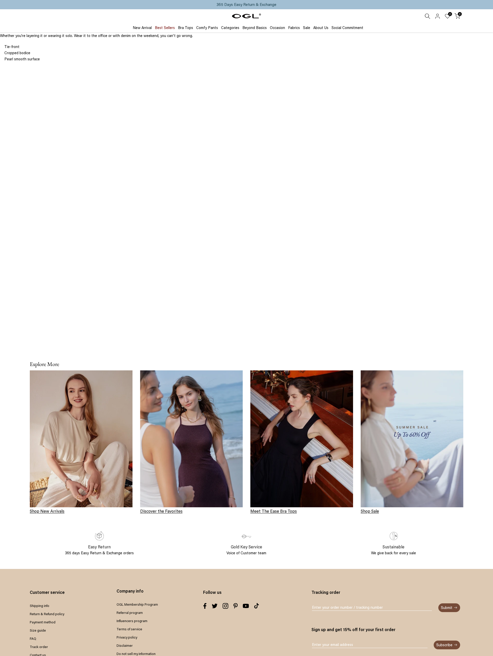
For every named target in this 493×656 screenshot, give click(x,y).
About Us (320, 28)
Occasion (277, 28)
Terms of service (129, 629)
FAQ (33, 638)
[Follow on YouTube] (246, 606)
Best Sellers (165, 28)
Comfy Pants (207, 28)
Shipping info (39, 605)
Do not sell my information (136, 653)
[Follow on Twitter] (214, 606)
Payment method (42, 622)
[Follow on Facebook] (205, 606)
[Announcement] (246, 4)
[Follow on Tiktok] (256, 606)
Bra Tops (185, 28)
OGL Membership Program (137, 604)
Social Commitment (347, 28)
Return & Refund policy (47, 614)
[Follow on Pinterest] (235, 606)
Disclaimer (125, 645)
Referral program (130, 612)
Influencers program (132, 620)
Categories (230, 28)
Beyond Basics (254, 28)
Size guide (38, 630)
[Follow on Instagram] (225, 606)
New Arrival (142, 28)
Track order (39, 646)
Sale (306, 28)
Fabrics (294, 28)
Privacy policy (127, 637)
